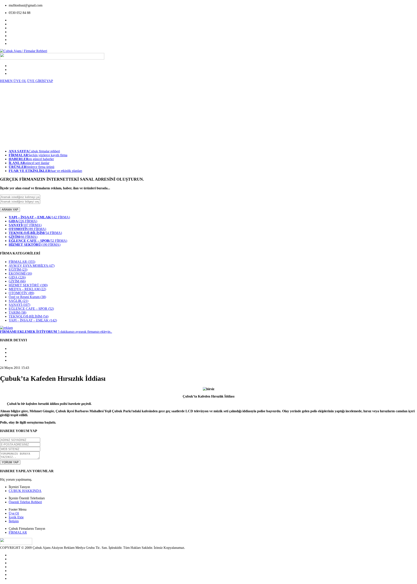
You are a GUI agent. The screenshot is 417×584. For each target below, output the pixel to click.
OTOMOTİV (21, 293)
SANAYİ (19, 305)
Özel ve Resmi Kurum (27, 297)
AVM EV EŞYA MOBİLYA (32, 265)
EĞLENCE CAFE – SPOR (31, 308)
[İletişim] (6, 328)
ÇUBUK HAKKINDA (25, 491)
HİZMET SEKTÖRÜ (28, 285)
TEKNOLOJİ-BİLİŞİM (28, 316)
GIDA (17, 277)
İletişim (14, 521)
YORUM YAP (10, 462)
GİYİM (17, 281)
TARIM (17, 312)
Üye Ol (14, 513)
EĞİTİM (18, 269)
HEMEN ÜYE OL (13, 81)
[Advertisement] (208, 115)
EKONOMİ (20, 273)
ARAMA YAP (10, 209)
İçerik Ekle (16, 517)
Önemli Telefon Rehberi (25, 502)
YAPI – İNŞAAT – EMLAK (33, 320)
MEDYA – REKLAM (27, 289)
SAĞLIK (18, 301)
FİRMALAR (22, 262)
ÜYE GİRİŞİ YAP (40, 81)
